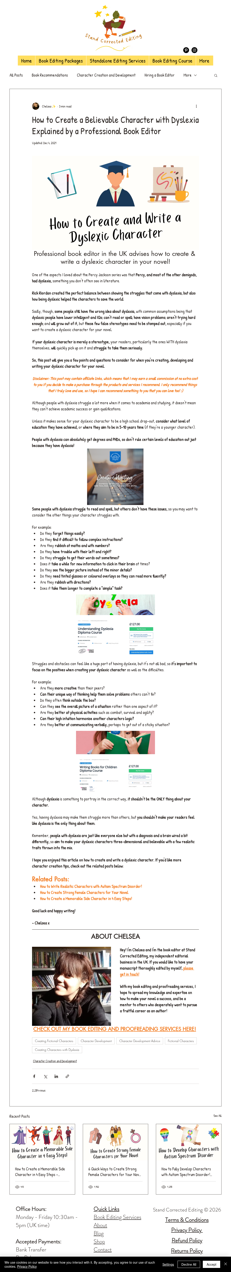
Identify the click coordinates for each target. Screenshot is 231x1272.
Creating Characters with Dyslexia (57, 1050)
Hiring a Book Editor (160, 75)
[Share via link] (67, 1076)
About (100, 1225)
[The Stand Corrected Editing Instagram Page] (194, 50)
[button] (216, 75)
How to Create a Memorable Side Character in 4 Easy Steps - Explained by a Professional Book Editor (40, 1171)
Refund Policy (187, 1240)
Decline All (188, 1264)
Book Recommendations (50, 75)
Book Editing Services (117, 1217)
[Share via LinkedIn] (56, 1076)
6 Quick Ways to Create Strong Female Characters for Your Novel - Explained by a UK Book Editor (115, 1171)
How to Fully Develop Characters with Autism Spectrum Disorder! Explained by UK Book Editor (186, 1171)
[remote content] (115, 477)
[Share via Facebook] (34, 1076)
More (188, 75)
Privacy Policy (27, 1266)
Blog (99, 1233)
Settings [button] (168, 1264)
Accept (211, 1264)
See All (217, 1115)
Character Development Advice (139, 1041)
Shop (99, 1241)
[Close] (225, 1264)
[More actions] (196, 106)
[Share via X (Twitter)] (45, 1076)
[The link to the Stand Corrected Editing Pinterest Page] (186, 50)
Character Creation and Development (106, 75)
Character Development (96, 1041)
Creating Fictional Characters (54, 1041)
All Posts (16, 75)
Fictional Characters (181, 1041)
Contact (103, 1250)
